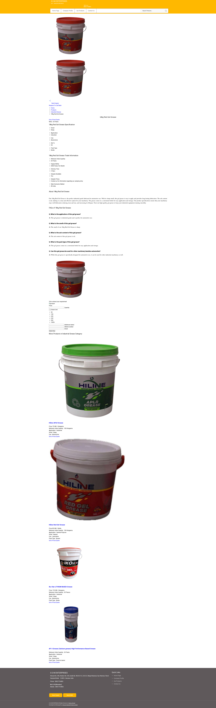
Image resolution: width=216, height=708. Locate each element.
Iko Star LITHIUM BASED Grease (60, 587)
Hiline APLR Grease (56, 423)
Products (53, 110)
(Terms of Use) (71, 703)
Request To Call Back (55, 105)
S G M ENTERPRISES (59, 2)
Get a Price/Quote (54, 119)
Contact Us (91, 11)
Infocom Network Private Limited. (70, 705)
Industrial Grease (56, 112)
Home (53, 108)
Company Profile (68, 11)
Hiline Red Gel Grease (57, 525)
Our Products (80, 11)
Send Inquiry (55, 103)
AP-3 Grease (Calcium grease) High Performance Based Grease (72, 649)
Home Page (55, 11)
